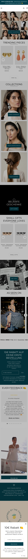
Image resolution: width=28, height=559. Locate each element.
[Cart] (27, 8)
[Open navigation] (4, 8)
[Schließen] (25, 524)
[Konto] (23, 8)
